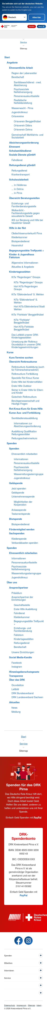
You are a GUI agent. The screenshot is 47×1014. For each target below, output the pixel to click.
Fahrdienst (16, 160)
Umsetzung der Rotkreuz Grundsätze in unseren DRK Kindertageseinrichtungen (26, 344)
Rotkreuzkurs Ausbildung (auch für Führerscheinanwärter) (27, 368)
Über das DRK (17, 679)
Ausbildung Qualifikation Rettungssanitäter (24, 433)
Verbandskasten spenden (24, 542)
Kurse (10, 352)
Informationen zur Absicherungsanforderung (27, 425)
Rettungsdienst (19, 170)
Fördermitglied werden (21, 529)
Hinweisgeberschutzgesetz (24, 671)
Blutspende (15, 519)
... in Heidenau (19, 185)
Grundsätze (17, 685)
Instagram (16, 666)
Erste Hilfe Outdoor (21, 385)
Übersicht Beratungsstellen (24, 198)
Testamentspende (20, 513)
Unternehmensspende (23, 496)
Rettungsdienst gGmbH (22, 165)
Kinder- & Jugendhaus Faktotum (21, 256)
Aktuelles (14, 702)
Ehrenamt (14, 146)
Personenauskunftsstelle (26, 96)
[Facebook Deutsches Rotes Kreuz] (18, 940)
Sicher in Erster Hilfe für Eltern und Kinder (27, 391)
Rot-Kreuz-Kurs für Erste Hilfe (26, 408)
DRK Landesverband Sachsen (27, 697)
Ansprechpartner (18, 587)
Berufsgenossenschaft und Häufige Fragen (25, 402)
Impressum (21, 1005)
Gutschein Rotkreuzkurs (24, 396)
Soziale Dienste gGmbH (22, 154)
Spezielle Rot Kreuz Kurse (25, 377)
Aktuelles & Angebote (22, 266)
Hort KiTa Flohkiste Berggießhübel (24, 328)
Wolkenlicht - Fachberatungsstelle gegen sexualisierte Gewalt (25, 213)
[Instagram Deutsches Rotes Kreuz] (28, 940)
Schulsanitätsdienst (20, 150)
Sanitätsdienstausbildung (24, 418)
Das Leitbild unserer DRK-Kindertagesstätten (25, 336)
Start (7, 57)
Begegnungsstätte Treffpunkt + (26, 250)
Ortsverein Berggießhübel (27, 121)
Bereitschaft (17, 77)
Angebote (12, 62)
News (14, 707)
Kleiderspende (19, 538)
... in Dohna (17, 189)
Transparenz (16, 676)
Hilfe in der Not (17, 228)
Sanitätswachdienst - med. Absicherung (27, 84)
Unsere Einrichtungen (22, 652)
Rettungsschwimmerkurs (24, 438)
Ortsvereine (17, 116)
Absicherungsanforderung (24, 142)
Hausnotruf (17, 245)
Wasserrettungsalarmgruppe (28, 474)
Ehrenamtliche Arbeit (21, 67)
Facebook (16, 662)
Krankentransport (20, 174)
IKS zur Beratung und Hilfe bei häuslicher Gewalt (27, 221)
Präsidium (16, 593)
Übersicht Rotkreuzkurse (23, 361)
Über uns (12, 582)
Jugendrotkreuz (19, 112)
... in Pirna (16, 193)
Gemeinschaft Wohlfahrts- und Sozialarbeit (27, 136)
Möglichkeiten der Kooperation (23, 503)
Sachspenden (16, 533)
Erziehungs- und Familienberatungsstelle (23, 205)
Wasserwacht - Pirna (22, 108)
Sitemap (31, 1005)
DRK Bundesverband (22, 693)
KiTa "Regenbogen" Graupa (25, 277)
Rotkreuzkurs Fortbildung (24, 373)
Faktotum (19, 634)
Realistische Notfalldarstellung (23, 101)
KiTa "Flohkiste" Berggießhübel (27, 314)
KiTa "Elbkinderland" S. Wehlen (27, 294)
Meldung (15, 711)
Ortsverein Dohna (23, 129)
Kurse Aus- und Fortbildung (24, 412)
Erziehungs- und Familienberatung (23, 629)
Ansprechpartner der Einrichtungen (22, 598)
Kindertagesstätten (19, 271)
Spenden (31, 26)
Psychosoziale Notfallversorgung (23, 90)
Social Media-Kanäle (20, 657)
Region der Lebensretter (24, 73)
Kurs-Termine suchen (21, 357)
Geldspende (16, 483)
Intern (39, 1005)
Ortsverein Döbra (23, 125)
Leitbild (15, 689)
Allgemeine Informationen (24, 262)
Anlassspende (18, 509)
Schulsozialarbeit (18, 179)
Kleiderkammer (19, 237)
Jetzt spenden (18, 488)
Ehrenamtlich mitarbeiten (24, 453)
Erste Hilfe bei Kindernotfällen (26, 381)
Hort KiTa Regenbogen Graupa (26, 288)
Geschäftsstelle (22, 605)
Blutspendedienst (20, 241)
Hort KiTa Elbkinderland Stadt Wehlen (29, 308)
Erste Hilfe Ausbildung (25, 609)
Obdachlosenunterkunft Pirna (26, 233)
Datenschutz (9, 1005)
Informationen (21, 459)
